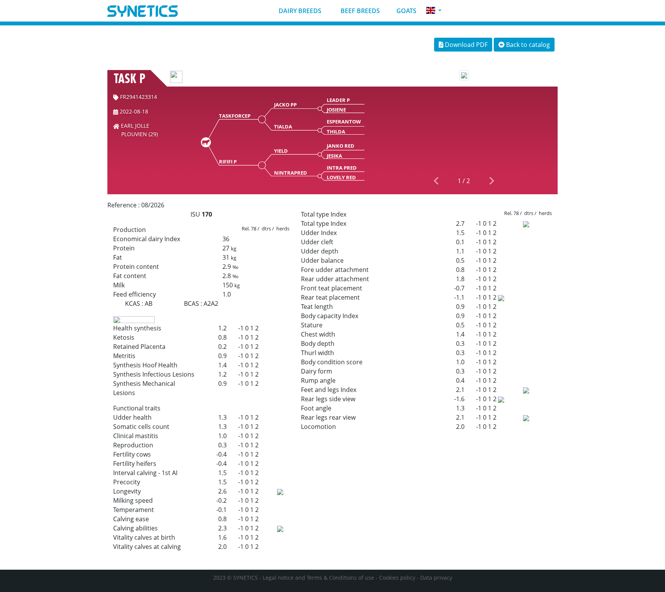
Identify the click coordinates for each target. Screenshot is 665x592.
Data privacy (436, 577)
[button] (434, 10)
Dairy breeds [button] (299, 11)
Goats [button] (405, 11)
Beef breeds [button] (359, 11)
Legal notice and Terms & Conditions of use (318, 577)
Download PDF (465, 44)
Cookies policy (397, 577)
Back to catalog (527, 44)
